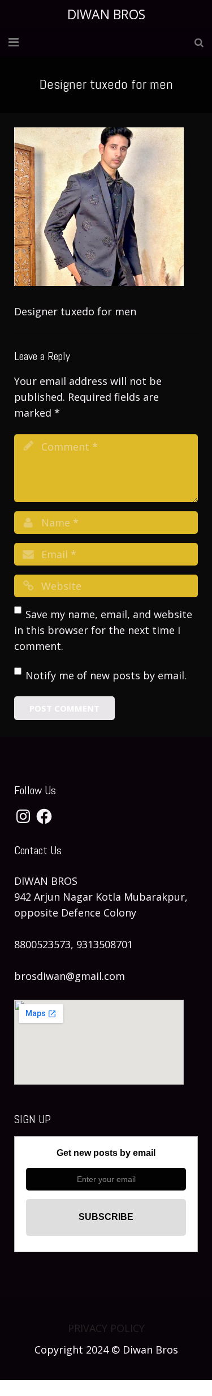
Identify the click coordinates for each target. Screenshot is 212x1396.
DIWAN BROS (106, 14)
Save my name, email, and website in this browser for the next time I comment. (103, 630)
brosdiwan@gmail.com (69, 976)
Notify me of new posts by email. (106, 675)
